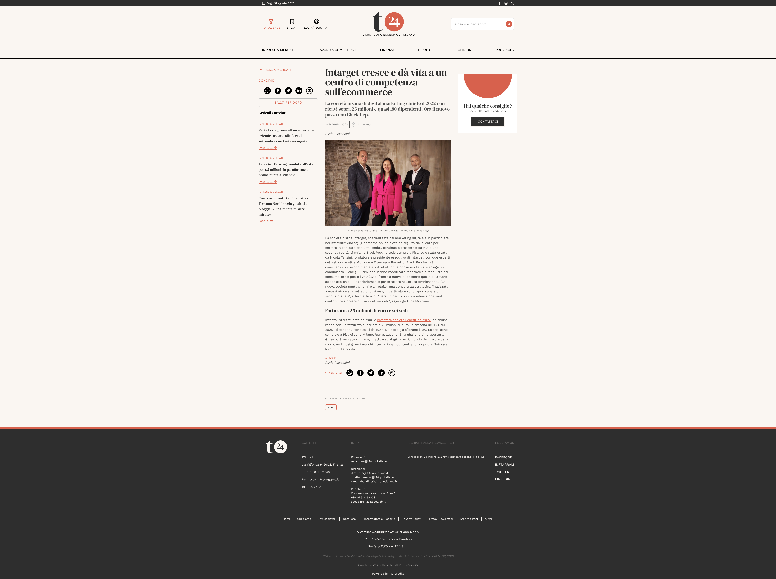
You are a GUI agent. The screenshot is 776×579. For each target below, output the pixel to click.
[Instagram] (506, 3)
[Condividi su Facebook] (278, 91)
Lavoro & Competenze (337, 50)
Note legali (350, 518)
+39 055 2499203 (363, 497)
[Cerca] (509, 24)
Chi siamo (304, 518)
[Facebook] (499, 3)
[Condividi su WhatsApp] (267, 91)
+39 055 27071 (311, 487)
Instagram (504, 465)
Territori (426, 50)
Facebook (503, 457)
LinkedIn (502, 479)
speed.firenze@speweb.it (368, 501)
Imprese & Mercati (278, 50)
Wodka (399, 573)
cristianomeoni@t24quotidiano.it (374, 477)
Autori (489, 518)
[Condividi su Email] (309, 91)
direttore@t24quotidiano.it (369, 473)
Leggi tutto (266, 147)
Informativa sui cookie (379, 518)
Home (287, 518)
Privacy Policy (411, 518)
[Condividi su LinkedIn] (299, 91)
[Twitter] (512, 3)
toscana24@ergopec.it (323, 479)
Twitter (502, 472)
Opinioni (465, 50)
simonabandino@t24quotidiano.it (374, 481)
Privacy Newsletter (440, 518)
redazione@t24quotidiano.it (370, 461)
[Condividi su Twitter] (288, 91)
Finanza (387, 50)
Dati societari (327, 518)
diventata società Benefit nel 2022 (404, 320)
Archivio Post (469, 518)
